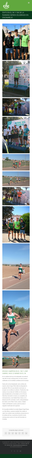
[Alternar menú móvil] (29, 3)
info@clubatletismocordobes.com (20, 445)
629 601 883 (9, 445)
